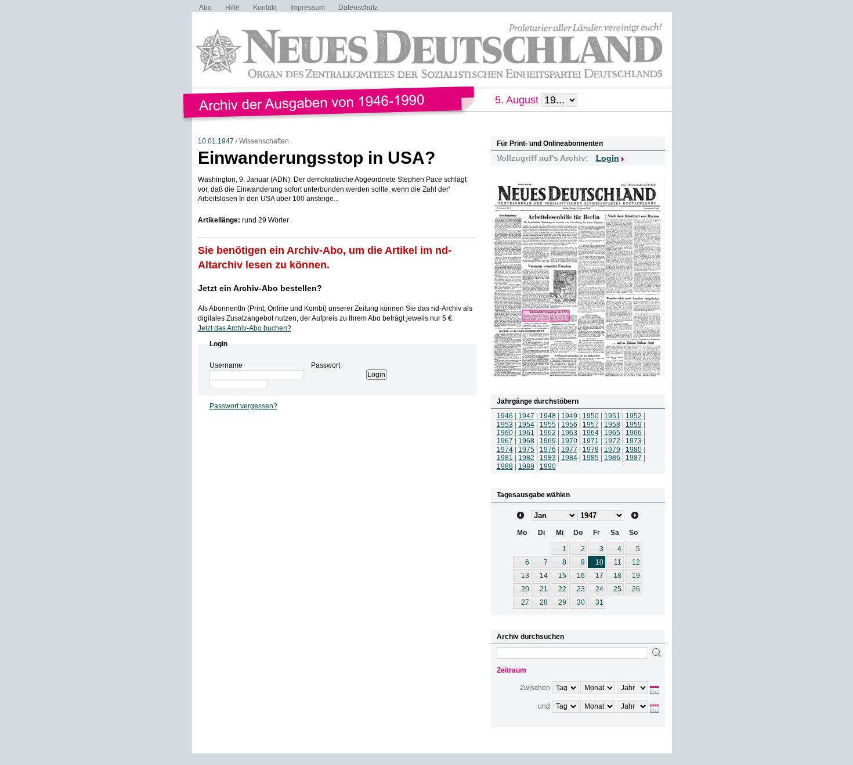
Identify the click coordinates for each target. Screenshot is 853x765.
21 (544, 589)
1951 (612, 416)
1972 (612, 441)
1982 (526, 458)
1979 (612, 450)
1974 (505, 450)
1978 (591, 450)
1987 (634, 458)
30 (581, 602)
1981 (505, 458)
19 (636, 576)
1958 (612, 425)
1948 (548, 416)
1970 (569, 441)
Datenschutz (358, 7)
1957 (591, 425)
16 (581, 576)
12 (636, 562)
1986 (612, 458)
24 (599, 589)
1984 (569, 458)
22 (562, 589)
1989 (526, 466)
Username (226, 365)
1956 (569, 425)
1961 (526, 433)
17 (599, 576)
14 (544, 576)
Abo (205, 7)
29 (562, 602)
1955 (548, 425)
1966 (634, 433)
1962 (548, 433)
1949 (569, 416)
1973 (634, 441)
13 (525, 576)
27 (525, 602)
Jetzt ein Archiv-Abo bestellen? (260, 288)
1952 (634, 416)
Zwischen (535, 688)
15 (562, 576)
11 (617, 562)
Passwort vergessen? (243, 406)
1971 (591, 441)
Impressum (307, 7)
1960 (505, 433)
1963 (569, 433)
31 (599, 602)
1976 (548, 450)
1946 (505, 416)
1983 (548, 458)
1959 (634, 425)
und (544, 706)
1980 (634, 450)
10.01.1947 (216, 141)
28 (544, 602)
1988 (505, 466)
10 (599, 562)
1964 (591, 433)
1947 (526, 416)
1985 (591, 458)
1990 (548, 466)
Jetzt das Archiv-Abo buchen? (244, 328)
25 (617, 589)
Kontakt (265, 7)
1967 (505, 441)
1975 (526, 450)
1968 (526, 441)
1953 (505, 425)
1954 (526, 425)
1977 (569, 450)
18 (617, 576)
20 (525, 589)
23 (581, 589)
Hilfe (232, 7)
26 (636, 589)
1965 (612, 433)
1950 (591, 416)
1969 (548, 441)
